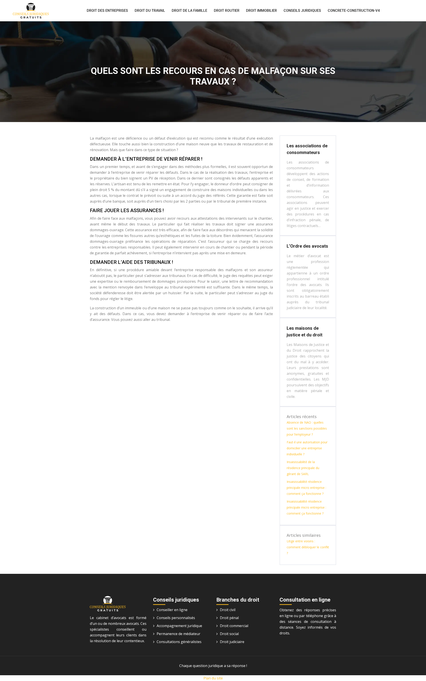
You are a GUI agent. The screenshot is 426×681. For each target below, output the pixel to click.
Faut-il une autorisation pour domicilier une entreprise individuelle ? (307, 448)
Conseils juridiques (302, 10)
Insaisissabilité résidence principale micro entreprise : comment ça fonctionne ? (306, 488)
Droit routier (226, 10)
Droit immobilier (261, 10)
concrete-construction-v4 (354, 10)
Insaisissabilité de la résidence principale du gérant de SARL (303, 468)
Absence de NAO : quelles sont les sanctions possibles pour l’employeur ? (307, 428)
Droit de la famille (189, 10)
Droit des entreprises (107, 10)
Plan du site (213, 678)
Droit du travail (150, 10)
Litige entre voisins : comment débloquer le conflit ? (308, 547)
